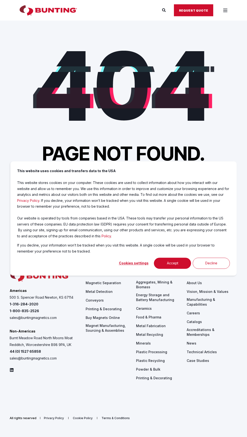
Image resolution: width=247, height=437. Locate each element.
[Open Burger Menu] (225, 10)
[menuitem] (103, 283)
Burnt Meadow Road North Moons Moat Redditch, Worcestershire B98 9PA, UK (41, 341)
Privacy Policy (28, 200)
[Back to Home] (48, 10)
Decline (211, 263)
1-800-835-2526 (24, 311)
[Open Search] (164, 10)
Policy (106, 236)
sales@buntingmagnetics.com (33, 318)
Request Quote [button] (193, 10)
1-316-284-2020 (24, 304)
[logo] (40, 276)
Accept (172, 263)
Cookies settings (134, 263)
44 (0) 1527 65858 (25, 351)
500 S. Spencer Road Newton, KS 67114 (41, 297)
